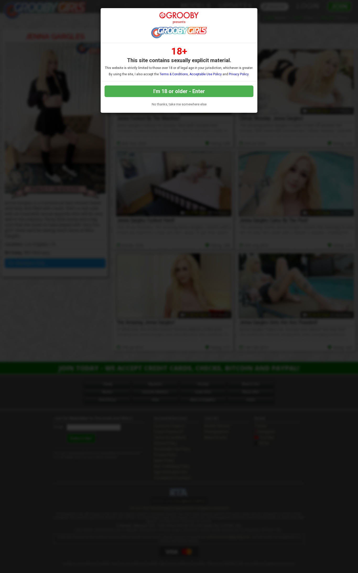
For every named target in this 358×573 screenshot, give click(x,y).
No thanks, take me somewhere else (179, 104)
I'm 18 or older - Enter (179, 91)
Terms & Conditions (174, 74)
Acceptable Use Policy (205, 74)
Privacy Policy (238, 74)
